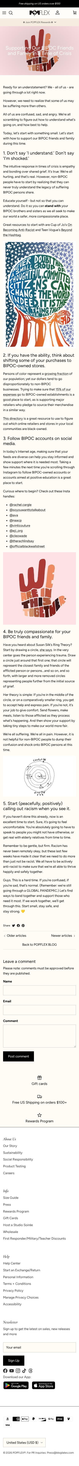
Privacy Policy (13, 1290)
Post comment (18, 1056)
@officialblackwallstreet (27, 546)
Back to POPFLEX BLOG (39, 944)
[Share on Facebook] (18, 925)
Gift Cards (10, 1218)
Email (7, 1001)
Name (7, 981)
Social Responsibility (18, 1159)
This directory (13, 418)
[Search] (12, 13)
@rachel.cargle (20, 505)
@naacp (16, 520)
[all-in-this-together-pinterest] (39, 588)
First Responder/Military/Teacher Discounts (34, 1238)
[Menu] (4, 13)
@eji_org (16, 531)
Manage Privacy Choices (21, 1297)
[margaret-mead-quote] (39, 294)
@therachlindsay (22, 541)
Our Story (10, 1146)
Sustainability (12, 1153)
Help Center (12, 1263)
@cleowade (18, 536)
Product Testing (14, 1166)
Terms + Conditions (17, 1284)
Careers (8, 1173)
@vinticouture (20, 525)
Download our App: (17, 1377)
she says (46, 650)
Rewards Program (16, 1211)
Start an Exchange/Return (21, 1270)
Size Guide (10, 1198)
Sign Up (13, 1360)
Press (7, 1204)
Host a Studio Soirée (18, 1225)
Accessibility (12, 1304)
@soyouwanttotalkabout (27, 510)
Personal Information (18, 1277)
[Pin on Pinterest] (23, 925)
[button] (39, 22)
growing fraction (56, 374)
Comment (10, 1021)
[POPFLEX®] (40, 12)
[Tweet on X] (13, 925)
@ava (14, 515)
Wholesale (10, 1232)
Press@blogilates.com (60, 1452)
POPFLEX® (19, 1452)
